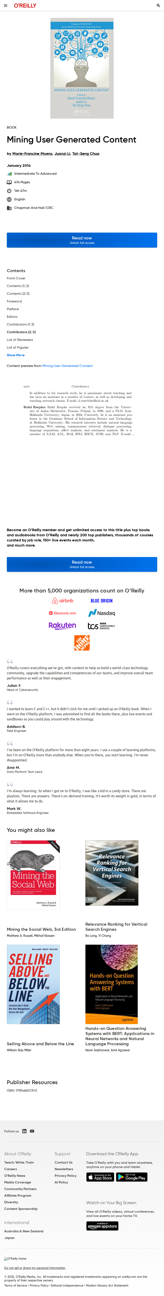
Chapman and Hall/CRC (34, 208)
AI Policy (61, 1182)
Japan (9, 1238)
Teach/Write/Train (19, 1162)
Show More (16, 355)
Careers (10, 1169)
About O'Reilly (17, 1153)
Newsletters (64, 1169)
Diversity (11, 1202)
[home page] (25, 5)
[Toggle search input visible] (158, 5)
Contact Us (63, 1162)
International (16, 1222)
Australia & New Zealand (23, 1231)
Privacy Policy (65, 1175)
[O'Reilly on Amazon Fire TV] (102, 1229)
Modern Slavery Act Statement (107, 1285)
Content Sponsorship (21, 1209)
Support (62, 1153)
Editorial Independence (67, 1285)
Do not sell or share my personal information (34, 1268)
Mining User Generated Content (67, 366)
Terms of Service (15, 1285)
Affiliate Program (17, 1195)
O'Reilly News (14, 1175)
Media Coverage (17, 1182)
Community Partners (20, 1189)
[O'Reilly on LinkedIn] (24, 1131)
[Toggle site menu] (5, 5)
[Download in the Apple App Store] (100, 1180)
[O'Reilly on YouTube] (32, 1131)
